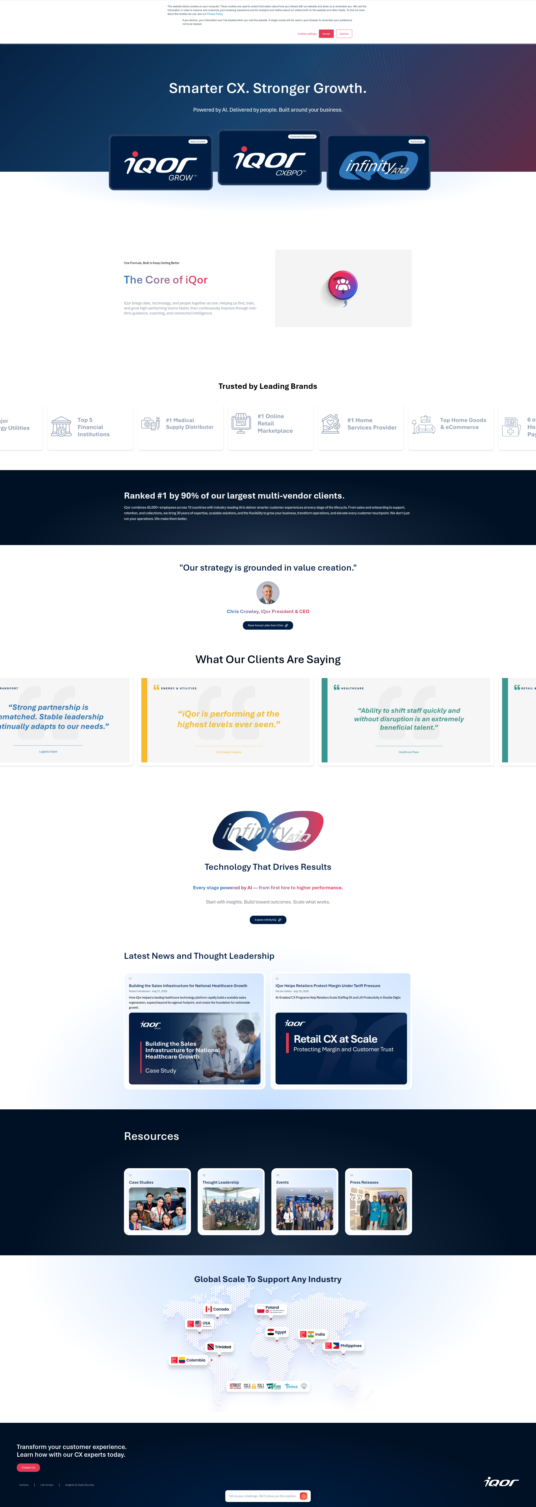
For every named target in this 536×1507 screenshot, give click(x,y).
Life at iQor (46, 1485)
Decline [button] (344, 33)
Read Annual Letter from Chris (265, 625)
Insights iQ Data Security (79, 1485)
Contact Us (28, 1467)
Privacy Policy (215, 13)
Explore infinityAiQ (265, 920)
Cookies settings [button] (307, 33)
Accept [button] (326, 33)
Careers (23, 1485)
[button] (268, 1496)
